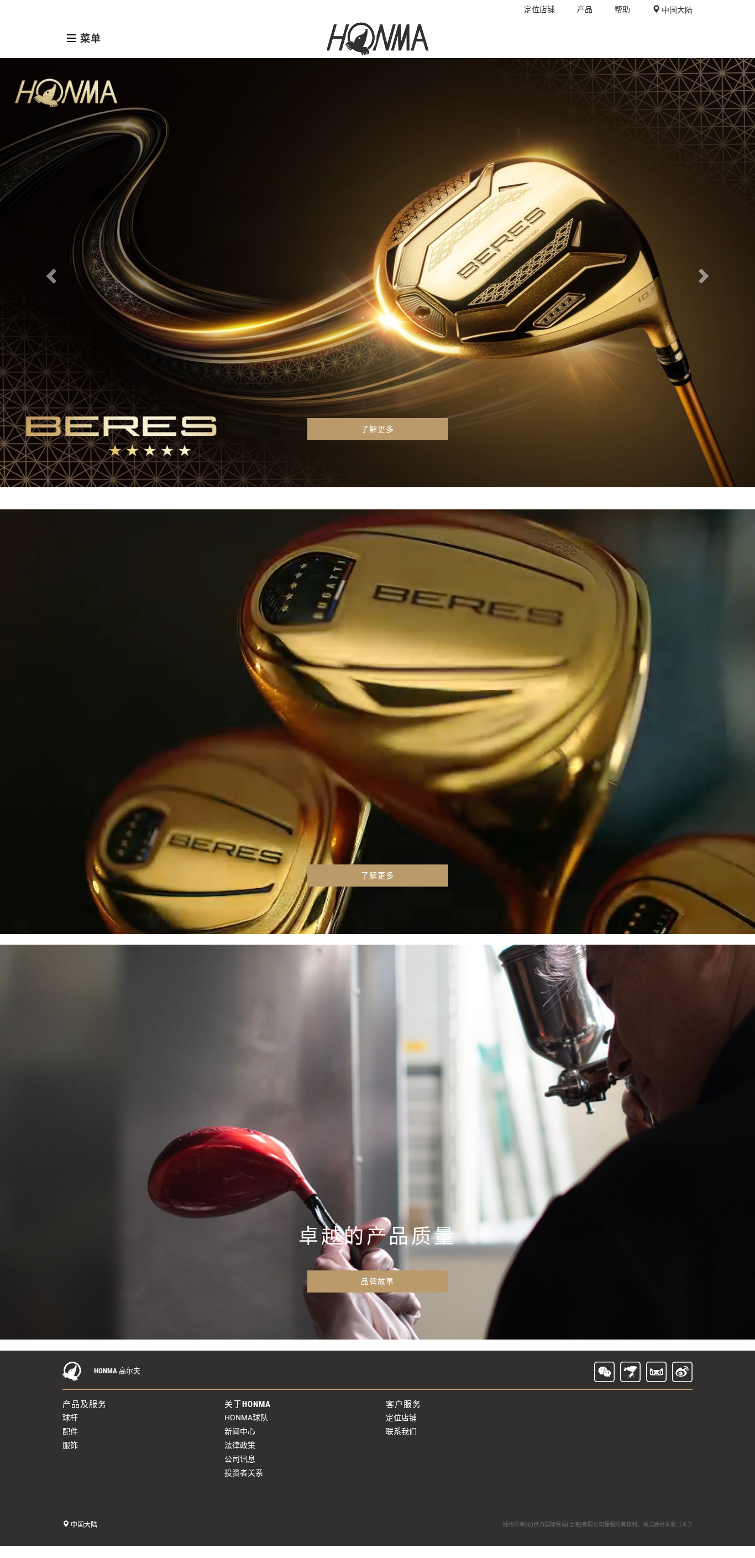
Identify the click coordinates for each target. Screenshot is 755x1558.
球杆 (70, 1417)
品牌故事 (377, 1281)
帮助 (622, 9)
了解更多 (377, 429)
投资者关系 (243, 1472)
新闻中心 (239, 1431)
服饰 (70, 1445)
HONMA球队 (246, 1417)
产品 (585, 9)
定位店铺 (539, 9)
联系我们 (401, 1431)
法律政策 (239, 1445)
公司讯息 (239, 1459)
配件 (70, 1431)
